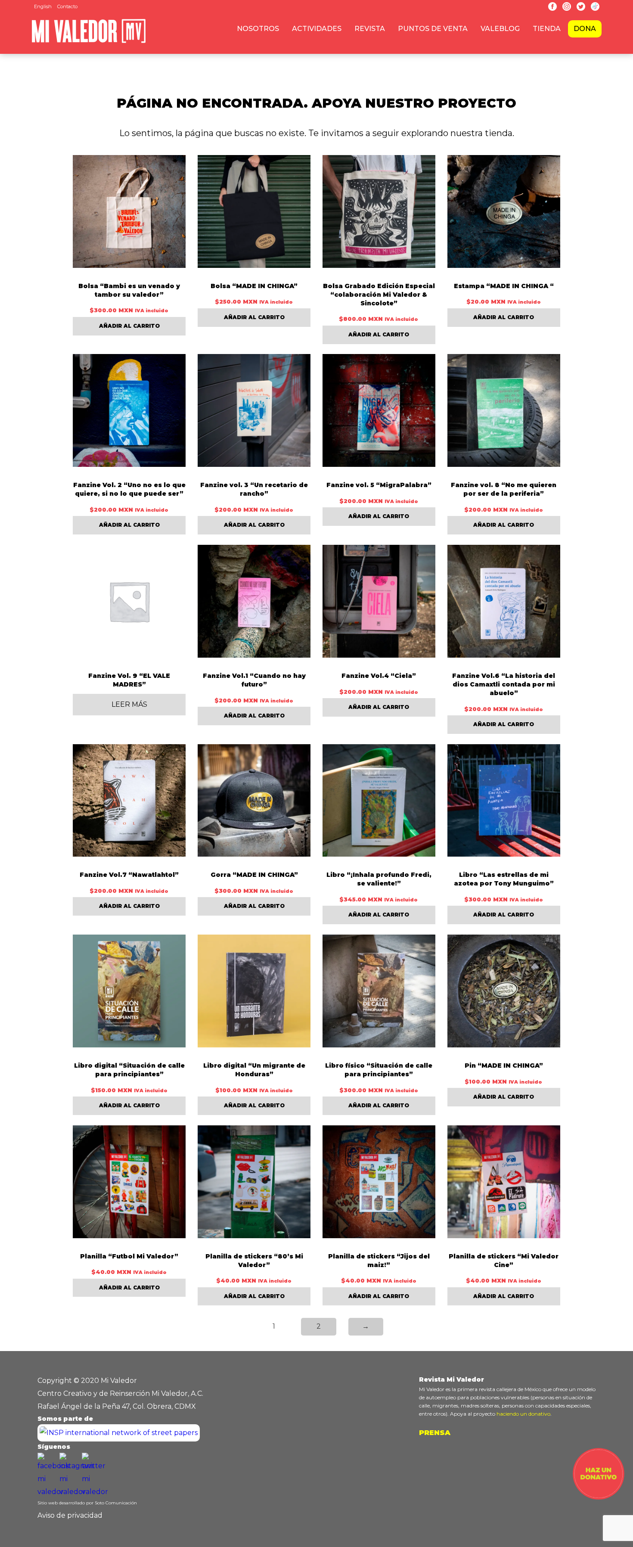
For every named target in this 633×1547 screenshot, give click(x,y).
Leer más (129, 704)
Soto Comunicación (116, 1503)
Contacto (67, 6)
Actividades (316, 29)
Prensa (434, 1433)
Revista (369, 29)
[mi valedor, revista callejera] (89, 41)
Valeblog (500, 29)
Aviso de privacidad (69, 1515)
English (43, 6)
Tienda (547, 29)
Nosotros (258, 29)
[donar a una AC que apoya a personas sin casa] (598, 1497)
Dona (585, 29)
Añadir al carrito (129, 326)
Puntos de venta (433, 29)
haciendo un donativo (523, 1413)
